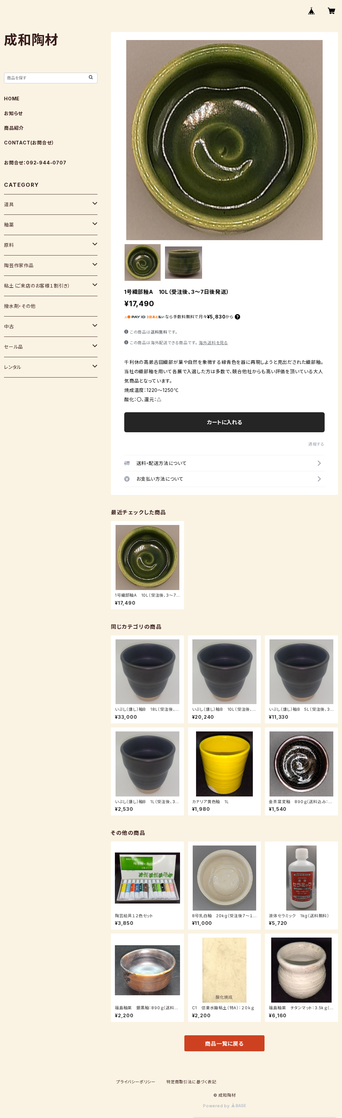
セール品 (13, 347)
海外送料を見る (213, 342)
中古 (9, 326)
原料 (9, 245)
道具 (9, 204)
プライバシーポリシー (136, 1081)
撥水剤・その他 (20, 306)
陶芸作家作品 (19, 265)
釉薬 (9, 224)
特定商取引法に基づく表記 (191, 1081)
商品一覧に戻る (224, 1043)
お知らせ (13, 113)
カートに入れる (224, 422)
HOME (12, 98)
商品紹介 (14, 128)
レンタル (12, 367)
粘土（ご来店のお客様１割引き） (37, 286)
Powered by (217, 1105)
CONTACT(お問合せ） (29, 142)
